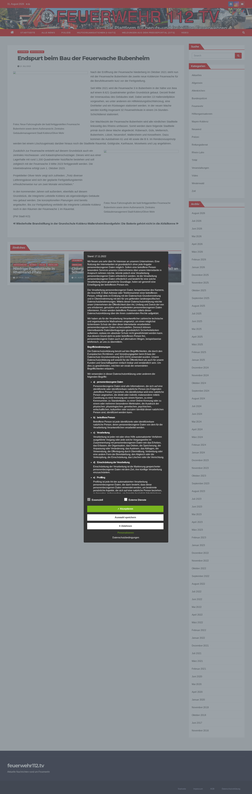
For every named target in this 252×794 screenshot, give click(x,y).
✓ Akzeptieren (125, 509)
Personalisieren (126, 532)
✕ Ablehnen (125, 526)
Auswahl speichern (125, 517)
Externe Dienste (137, 500)
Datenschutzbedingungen (125, 537)
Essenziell (97, 500)
